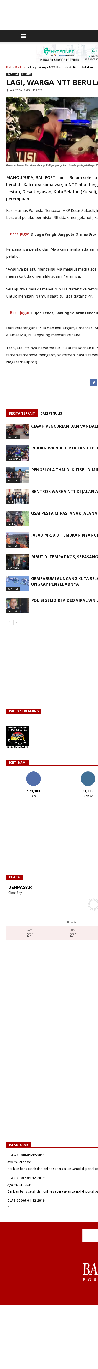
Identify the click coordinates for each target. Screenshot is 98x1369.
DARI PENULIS (51, 413)
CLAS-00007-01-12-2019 (25, 1174)
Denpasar (14, 567)
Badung (20, 67)
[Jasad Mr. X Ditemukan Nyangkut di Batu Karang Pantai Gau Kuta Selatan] (17, 540)
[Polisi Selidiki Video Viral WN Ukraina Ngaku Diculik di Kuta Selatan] (17, 605)
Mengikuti (87, 773)
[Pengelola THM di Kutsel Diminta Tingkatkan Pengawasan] (17, 475)
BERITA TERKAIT (22, 413)
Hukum (26, 74)
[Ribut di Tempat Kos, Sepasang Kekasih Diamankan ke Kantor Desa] (17, 562)
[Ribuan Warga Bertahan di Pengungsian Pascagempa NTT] (17, 453)
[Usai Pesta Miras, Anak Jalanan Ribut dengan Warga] (17, 518)
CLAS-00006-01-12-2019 (25, 1197)
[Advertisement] (49, 1337)
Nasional (14, 458)
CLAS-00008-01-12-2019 (25, 1152)
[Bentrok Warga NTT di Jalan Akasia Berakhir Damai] (17, 497)
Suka (33, 773)
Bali (8, 67)
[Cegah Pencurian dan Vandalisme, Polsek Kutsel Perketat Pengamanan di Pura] (17, 431)
